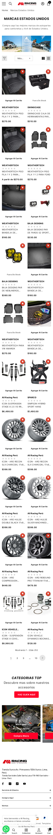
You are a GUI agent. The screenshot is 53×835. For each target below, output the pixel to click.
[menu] (4, 4)
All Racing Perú (10, 397)
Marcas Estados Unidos (22, 10)
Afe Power (21, 724)
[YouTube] (24, 783)
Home (5, 10)
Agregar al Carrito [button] (13, 158)
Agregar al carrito (13, 100)
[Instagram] (10, 783)
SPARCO (32, 397)
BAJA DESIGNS (35, 223)
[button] (10, 4)
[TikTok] (17, 783)
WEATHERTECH (10, 107)
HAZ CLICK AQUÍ (26, 694)
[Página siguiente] (42, 658)
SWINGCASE (34, 107)
